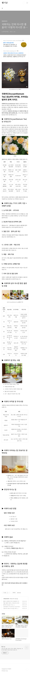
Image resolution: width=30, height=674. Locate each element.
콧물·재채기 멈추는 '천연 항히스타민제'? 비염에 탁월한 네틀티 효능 (12, 603)
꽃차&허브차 (6, 598)
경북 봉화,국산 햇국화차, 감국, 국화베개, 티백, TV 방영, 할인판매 (10, 45)
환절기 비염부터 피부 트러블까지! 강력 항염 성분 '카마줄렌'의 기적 (11, 602)
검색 (24, 3)
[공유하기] (7, 593)
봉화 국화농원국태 (8, 43)
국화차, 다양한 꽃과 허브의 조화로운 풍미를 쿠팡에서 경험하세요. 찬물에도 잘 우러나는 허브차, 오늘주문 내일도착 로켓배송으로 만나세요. (14, 55)
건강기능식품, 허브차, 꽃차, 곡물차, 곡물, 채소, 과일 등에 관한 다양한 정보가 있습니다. (12, 649)
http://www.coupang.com (9, 51)
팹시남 (5, 3)
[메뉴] (27, 3)
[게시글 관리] (9, 593)
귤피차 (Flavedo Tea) (8, 605)
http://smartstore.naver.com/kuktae (12, 40)
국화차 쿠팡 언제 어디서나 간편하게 (13, 53)
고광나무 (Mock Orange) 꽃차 (10, 608)
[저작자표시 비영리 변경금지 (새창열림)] (19, 592)
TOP (27, 669)
